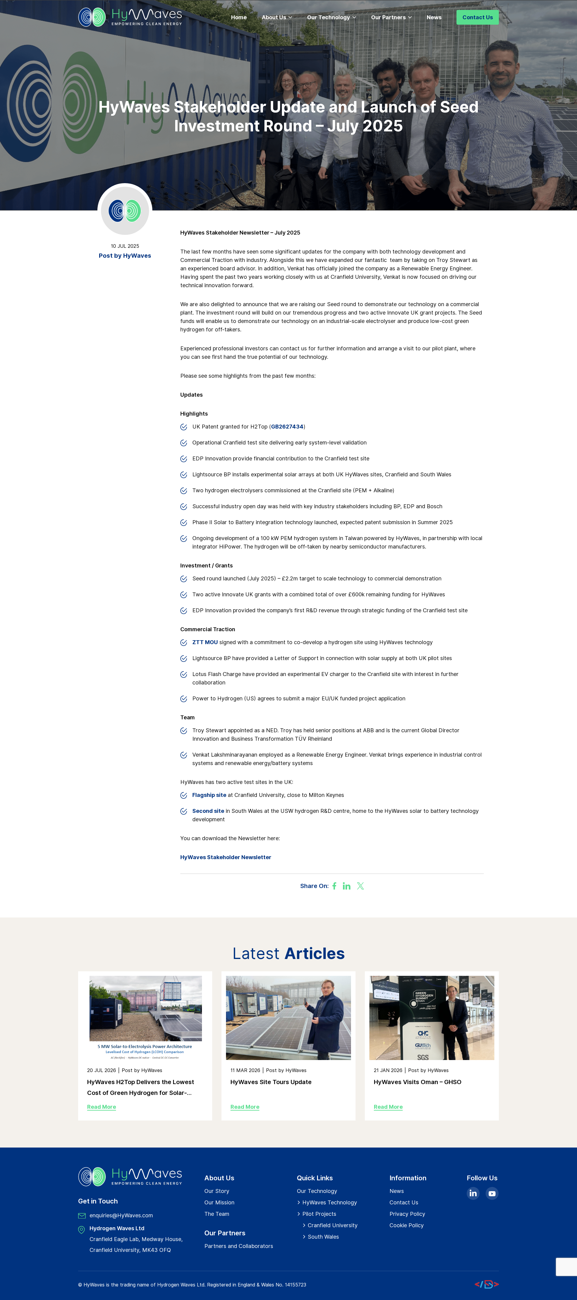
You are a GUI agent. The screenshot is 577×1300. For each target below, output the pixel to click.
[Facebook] (334, 886)
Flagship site (209, 795)
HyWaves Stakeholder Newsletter (225, 857)
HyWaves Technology (329, 1202)
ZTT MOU (205, 642)
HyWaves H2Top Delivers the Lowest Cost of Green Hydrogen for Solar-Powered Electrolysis (140, 1088)
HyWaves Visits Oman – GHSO (418, 1082)
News (434, 17)
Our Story (216, 1191)
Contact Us (478, 17)
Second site (208, 811)
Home (239, 17)
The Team (216, 1214)
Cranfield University (333, 1225)
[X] (360, 886)
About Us (274, 17)
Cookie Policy (406, 1225)
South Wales (323, 1237)
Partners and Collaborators (238, 1246)
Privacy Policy (407, 1214)
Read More (101, 1107)
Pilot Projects (319, 1214)
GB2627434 (287, 426)
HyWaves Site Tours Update (271, 1082)
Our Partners (388, 17)
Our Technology (328, 17)
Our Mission (219, 1202)
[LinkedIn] (346, 886)
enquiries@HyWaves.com (121, 1215)
